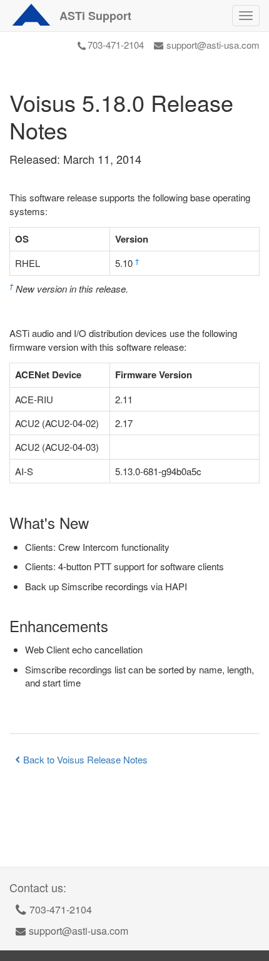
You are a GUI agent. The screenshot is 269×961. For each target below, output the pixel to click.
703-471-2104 (116, 44)
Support (95, 16)
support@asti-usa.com (213, 44)
